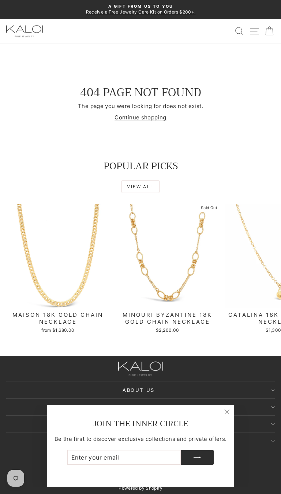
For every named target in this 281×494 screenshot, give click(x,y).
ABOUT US (139, 390)
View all (140, 186)
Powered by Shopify (140, 488)
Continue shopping (140, 117)
